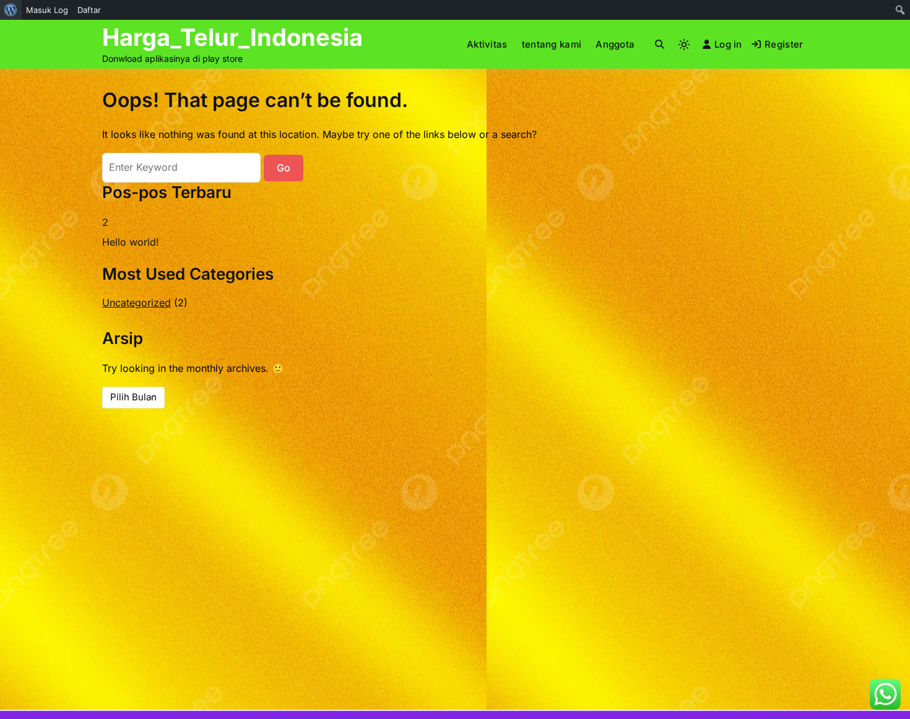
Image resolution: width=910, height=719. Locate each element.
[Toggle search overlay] (659, 44)
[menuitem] (11, 10)
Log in (728, 44)
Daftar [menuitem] (89, 10)
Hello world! (130, 242)
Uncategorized (136, 302)
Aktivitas (487, 44)
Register (784, 44)
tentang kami (552, 44)
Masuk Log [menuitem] (47, 10)
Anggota (615, 44)
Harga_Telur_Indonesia (232, 37)
